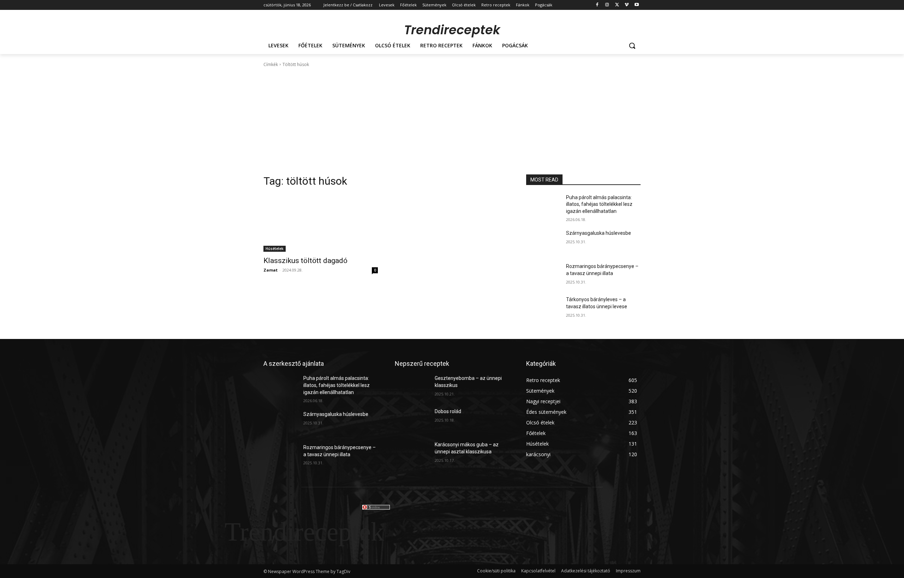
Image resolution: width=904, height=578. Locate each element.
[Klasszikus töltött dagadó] (320, 223)
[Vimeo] (627, 5)
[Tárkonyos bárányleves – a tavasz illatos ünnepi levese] (543, 308)
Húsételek (275, 248)
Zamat (270, 270)
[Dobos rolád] (412, 420)
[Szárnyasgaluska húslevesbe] (543, 242)
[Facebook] (597, 5)
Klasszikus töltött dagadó (305, 260)
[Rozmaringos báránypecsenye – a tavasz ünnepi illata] (543, 275)
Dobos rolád (448, 411)
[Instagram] (607, 5)
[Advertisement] (452, 121)
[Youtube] (636, 5)
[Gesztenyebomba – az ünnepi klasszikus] (412, 387)
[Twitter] (617, 5)
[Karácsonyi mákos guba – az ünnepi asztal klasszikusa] (412, 453)
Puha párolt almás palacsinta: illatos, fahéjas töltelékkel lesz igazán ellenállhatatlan (599, 204)
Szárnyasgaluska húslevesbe (598, 233)
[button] (632, 45)
